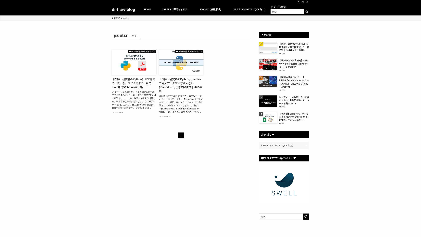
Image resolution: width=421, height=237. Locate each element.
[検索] (307, 2)
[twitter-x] (298, 2)
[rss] (303, 2)
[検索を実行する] (306, 11)
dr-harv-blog (123, 10)
